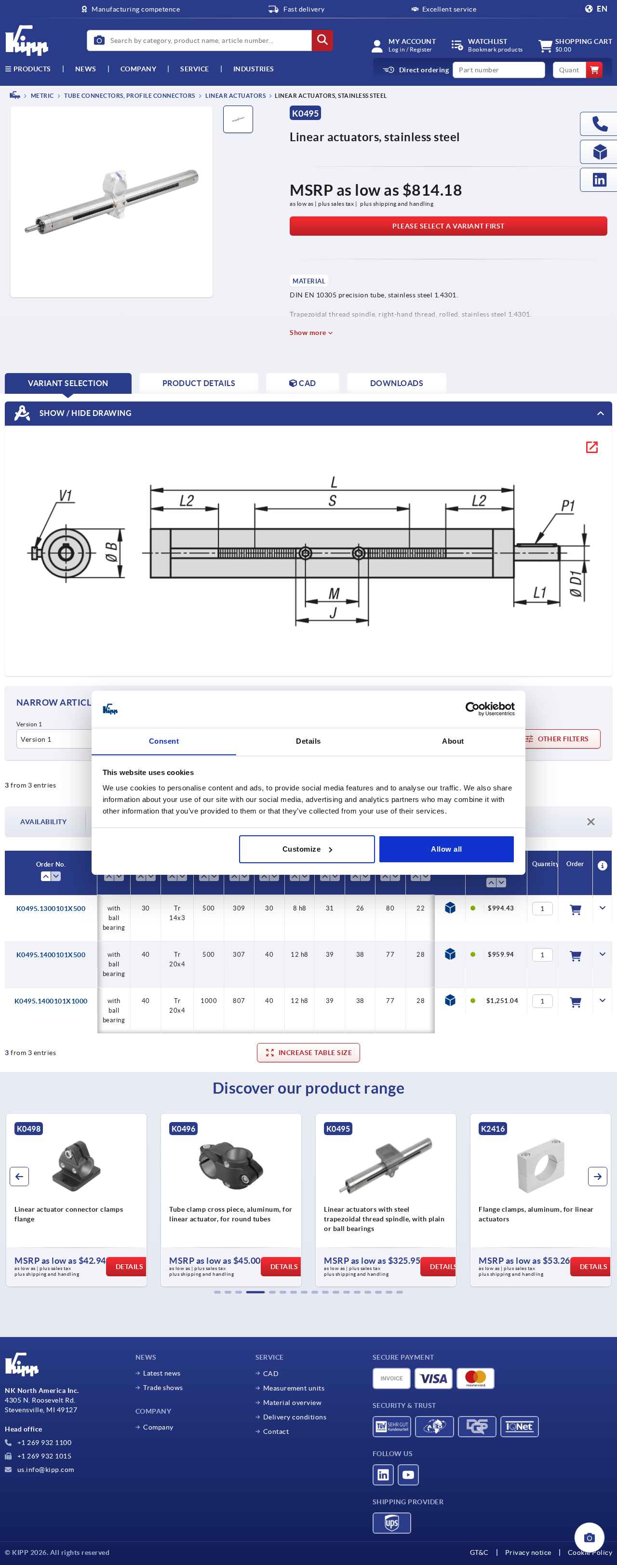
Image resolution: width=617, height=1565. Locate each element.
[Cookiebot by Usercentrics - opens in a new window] (472, 709)
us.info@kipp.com (44, 1469)
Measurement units (294, 1388)
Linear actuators (235, 96)
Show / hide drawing (85, 412)
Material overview (292, 1402)
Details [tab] (308, 740)
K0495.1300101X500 (51, 908)
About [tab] (453, 740)
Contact (276, 1431)
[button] (217, 1292)
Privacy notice (528, 1552)
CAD (271, 1374)
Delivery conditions (295, 1417)
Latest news (162, 1373)
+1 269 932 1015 (43, 1456)
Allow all (446, 849)
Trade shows (163, 1387)
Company (139, 69)
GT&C (479, 1552)
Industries (253, 69)
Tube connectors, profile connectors (129, 96)
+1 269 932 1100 (43, 1442)
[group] (76, 1200)
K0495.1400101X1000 (51, 1001)
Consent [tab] (164, 740)
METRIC (41, 96)
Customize (301, 849)
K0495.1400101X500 (51, 955)
